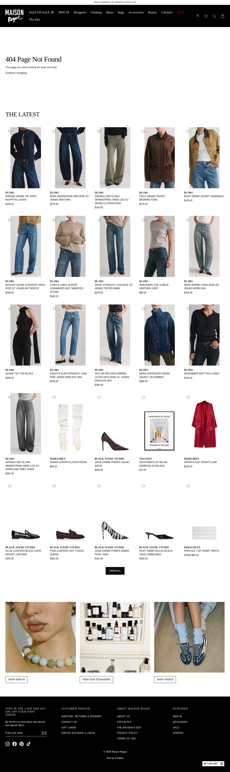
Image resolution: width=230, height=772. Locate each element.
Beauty (152, 12)
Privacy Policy (127, 733)
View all (115, 570)
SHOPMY (178, 733)
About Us (123, 716)
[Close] (221, 763)
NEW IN (63, 12)
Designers (79, 12)
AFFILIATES (124, 722)
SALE (180, 12)
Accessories (136, 12)
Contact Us (69, 722)
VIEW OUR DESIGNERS (96, 679)
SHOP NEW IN (16, 679)
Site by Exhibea (115, 758)
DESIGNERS (180, 722)
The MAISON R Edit (129, 727)
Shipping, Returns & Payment (81, 716)
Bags (121, 12)
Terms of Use (126, 738)
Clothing (96, 12)
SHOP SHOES (165, 679)
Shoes (110, 12)
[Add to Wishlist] (9, 131)
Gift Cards (68, 727)
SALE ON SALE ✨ (41, 12)
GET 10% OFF (210, 763)
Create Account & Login (78, 733)
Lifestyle (167, 12)
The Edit (34, 19)
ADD (25, 184)
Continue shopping (16, 72)
